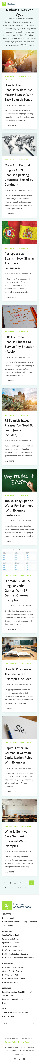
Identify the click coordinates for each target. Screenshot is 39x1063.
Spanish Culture (23, 160)
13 (19, 883)
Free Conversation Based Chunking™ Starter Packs (17, 993)
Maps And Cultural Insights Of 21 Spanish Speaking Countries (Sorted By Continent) (19, 174)
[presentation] (19, 61)
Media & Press (8, 1016)
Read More (10, 125)
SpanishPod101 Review (12, 939)
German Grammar (12, 575)
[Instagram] (15, 1059)
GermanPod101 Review (12, 971)
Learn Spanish (10, 76)
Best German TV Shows (12, 975)
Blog (4, 1003)
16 (5, 887)
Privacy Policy (10, 1042)
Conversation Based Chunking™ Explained (19, 921)
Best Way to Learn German (13, 967)
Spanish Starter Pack (10, 935)
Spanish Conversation (11, 946)
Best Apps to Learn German (13, 978)
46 (19, 887)
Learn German (25, 575)
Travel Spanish (22, 331)
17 (11, 887)
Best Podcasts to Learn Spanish (15, 954)
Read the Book (8, 918)
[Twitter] (19, 1059)
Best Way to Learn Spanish (13, 950)
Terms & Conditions (26, 1042)
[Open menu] (35, 3)
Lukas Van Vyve (12, 105)
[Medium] (24, 1059)
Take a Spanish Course (11, 925)
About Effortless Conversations (15, 1012)
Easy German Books (10, 982)
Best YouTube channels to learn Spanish (18, 957)
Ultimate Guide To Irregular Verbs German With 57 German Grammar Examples (17, 590)
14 (25, 883)
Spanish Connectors (10, 942)
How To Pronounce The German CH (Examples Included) (19, 674)
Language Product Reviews (13, 999)
